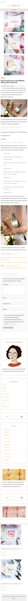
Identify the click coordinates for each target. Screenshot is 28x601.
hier (25, 92)
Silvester (17, 267)
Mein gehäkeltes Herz (13, 596)
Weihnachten (23, 267)
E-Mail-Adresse (7, 303)
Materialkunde (5, 397)
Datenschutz (4, 555)
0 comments (14, 253)
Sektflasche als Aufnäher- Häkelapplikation (13, 81)
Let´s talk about (6, 394)
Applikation (15, 265)
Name (4, 297)
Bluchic (13, 598)
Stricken (4, 403)
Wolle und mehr (6, 406)
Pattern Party (5, 400)
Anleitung (9, 265)
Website (5, 309)
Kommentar (6, 284)
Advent (5, 265)
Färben (4, 385)
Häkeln (2, 77)
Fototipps (4, 388)
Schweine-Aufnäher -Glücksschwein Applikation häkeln (14, 262)
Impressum (3, 552)
